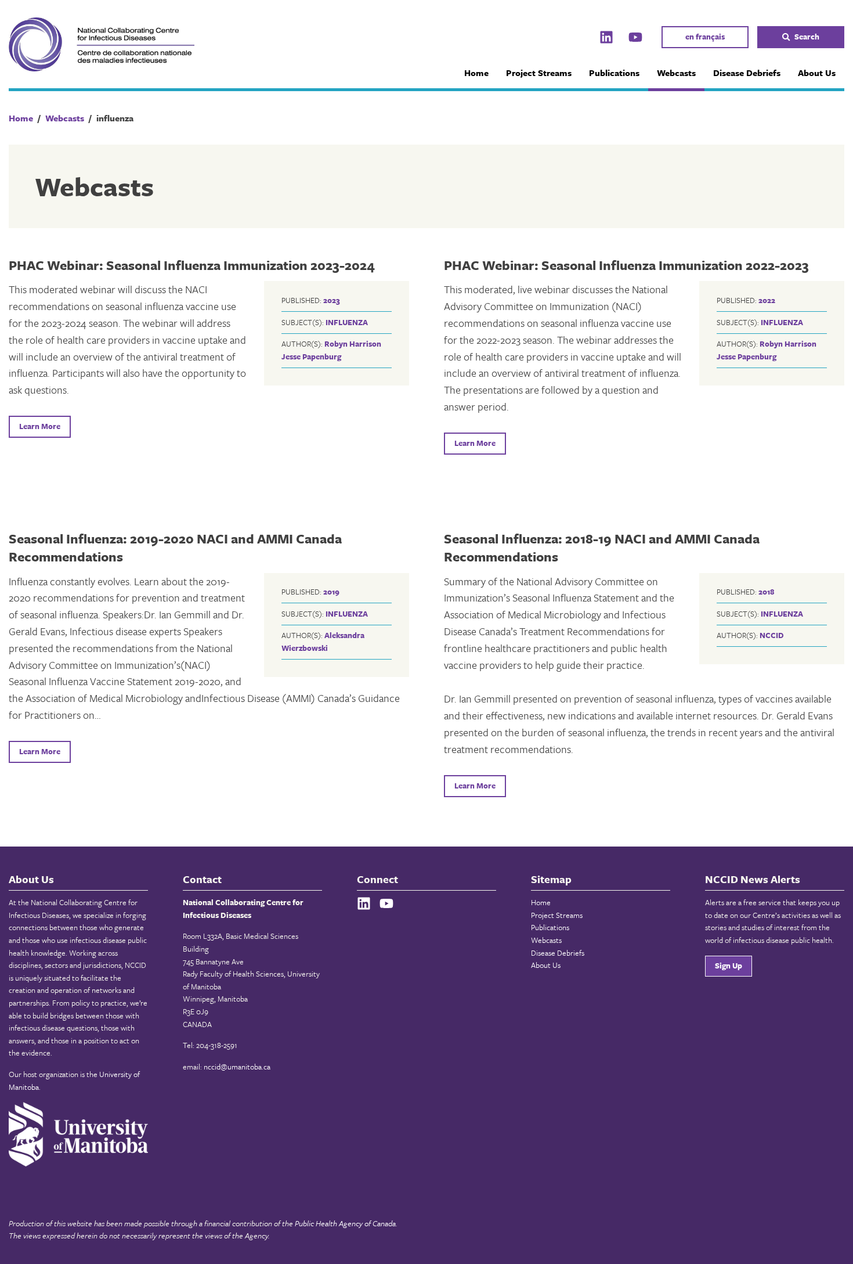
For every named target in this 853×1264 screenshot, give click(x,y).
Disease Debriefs (746, 72)
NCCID (772, 635)
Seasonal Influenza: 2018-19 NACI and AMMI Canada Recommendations (602, 547)
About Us (817, 72)
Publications (614, 72)
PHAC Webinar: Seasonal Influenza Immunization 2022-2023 (626, 265)
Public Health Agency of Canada (345, 1223)
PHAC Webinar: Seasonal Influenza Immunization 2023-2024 (192, 265)
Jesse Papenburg (311, 356)
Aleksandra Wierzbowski (322, 641)
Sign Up (728, 965)
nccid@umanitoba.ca (237, 1066)
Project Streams (539, 72)
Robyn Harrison (352, 344)
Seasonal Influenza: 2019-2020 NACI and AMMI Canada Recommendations (175, 547)
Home (476, 72)
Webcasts (676, 72)
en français (705, 36)
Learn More (39, 426)
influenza (347, 322)
